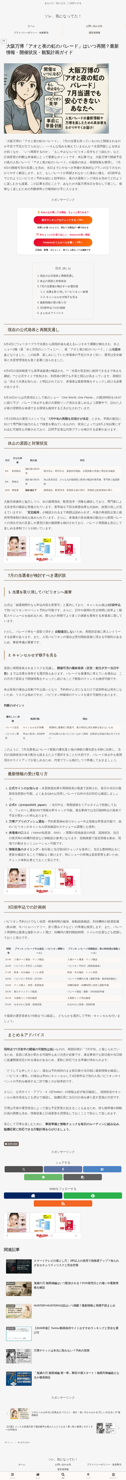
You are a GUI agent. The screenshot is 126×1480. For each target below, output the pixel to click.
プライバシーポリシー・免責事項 (104, 1464)
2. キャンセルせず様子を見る (60, 296)
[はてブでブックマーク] (102, 1169)
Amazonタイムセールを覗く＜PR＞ (63, 242)
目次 (58, 268)
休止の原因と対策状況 (53, 280)
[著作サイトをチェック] (33, 1195)
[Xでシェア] (24, 1169)
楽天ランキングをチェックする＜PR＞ (63, 220)
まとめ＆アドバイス (52, 312)
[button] (82, 1177)
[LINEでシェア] (43, 1177)
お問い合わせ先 (63, 1464)
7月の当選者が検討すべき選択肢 (59, 286)
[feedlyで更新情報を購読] (93, 1195)
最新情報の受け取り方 (53, 302)
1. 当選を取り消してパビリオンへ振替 (65, 291)
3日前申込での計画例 (52, 307)
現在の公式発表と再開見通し (57, 275)
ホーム (21, 1464)
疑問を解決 (13, 1144)
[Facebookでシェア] (63, 1169)
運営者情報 (63, 1469)
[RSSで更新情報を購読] (63, 1203)
